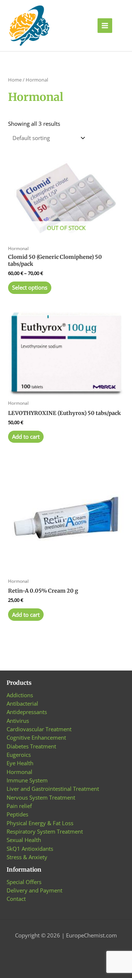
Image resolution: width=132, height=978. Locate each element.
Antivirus (18, 720)
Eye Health (20, 763)
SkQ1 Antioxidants (30, 848)
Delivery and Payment (34, 890)
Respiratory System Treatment (45, 831)
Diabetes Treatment (31, 746)
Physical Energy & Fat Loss (40, 823)
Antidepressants (27, 711)
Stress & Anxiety (27, 857)
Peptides (17, 814)
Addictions (20, 695)
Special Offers (24, 882)
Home (15, 79)
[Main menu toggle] (105, 25)
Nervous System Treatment (41, 797)
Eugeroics (19, 754)
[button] (122, 26)
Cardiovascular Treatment (39, 729)
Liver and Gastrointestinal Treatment (53, 788)
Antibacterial (22, 703)
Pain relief (19, 805)
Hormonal (19, 771)
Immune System (27, 780)
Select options (29, 287)
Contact (16, 898)
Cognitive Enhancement (36, 737)
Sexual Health (24, 839)
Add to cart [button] (26, 436)
